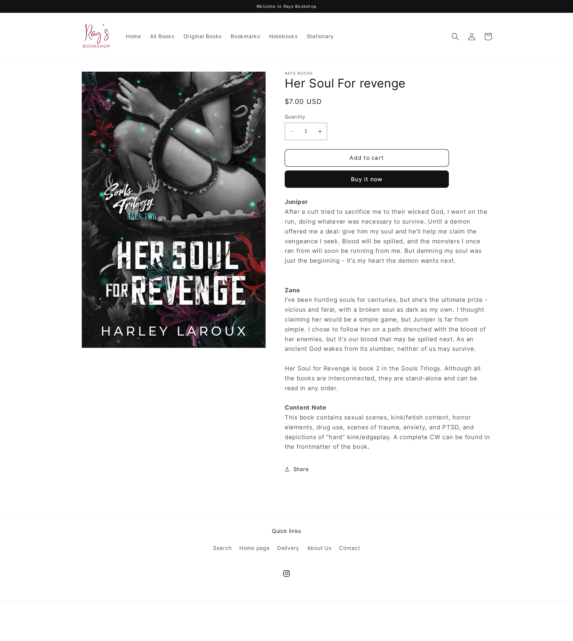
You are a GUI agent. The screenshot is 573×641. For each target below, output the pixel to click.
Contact (349, 548)
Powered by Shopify (309, 627)
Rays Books (273, 627)
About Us (319, 548)
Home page (254, 548)
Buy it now (367, 179)
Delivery (288, 548)
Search (222, 548)
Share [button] (301, 469)
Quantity (295, 117)
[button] (455, 36)
